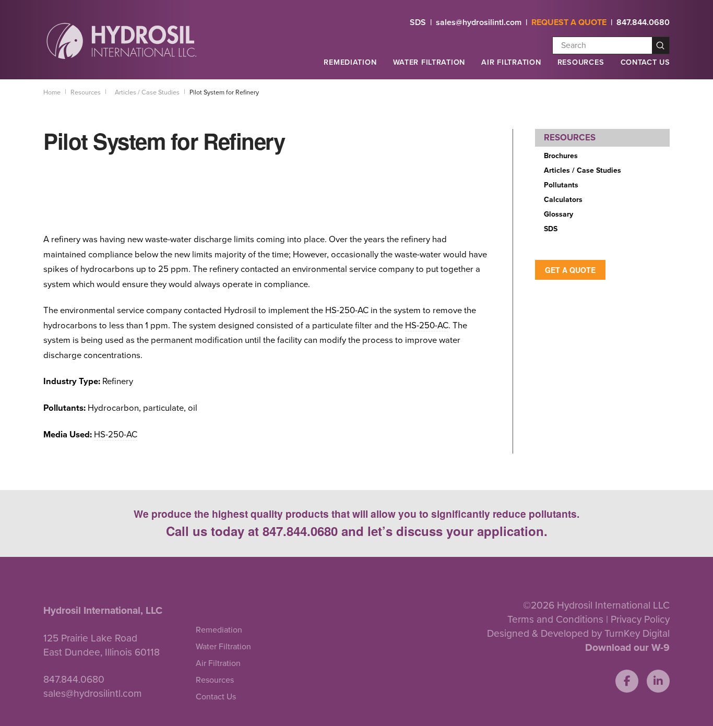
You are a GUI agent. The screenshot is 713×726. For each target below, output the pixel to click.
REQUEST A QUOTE (569, 22)
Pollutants (561, 185)
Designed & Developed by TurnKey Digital (578, 633)
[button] (349, 66)
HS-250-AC (347, 310)
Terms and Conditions (555, 619)
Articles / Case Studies (582, 170)
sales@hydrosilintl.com (478, 22)
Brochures (561, 155)
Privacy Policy (640, 619)
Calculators (563, 199)
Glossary (558, 214)
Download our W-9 (627, 647)
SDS (418, 22)
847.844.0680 (643, 22)
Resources (580, 62)
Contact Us (645, 62)
